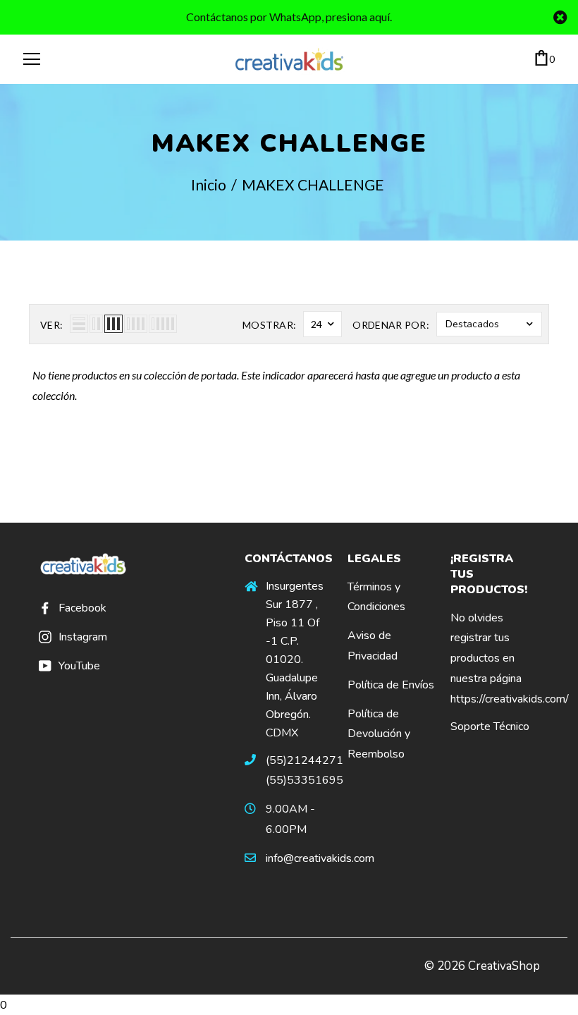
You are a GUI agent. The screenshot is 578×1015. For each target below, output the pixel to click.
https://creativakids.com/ (509, 699)
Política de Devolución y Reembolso (379, 734)
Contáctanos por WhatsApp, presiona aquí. (289, 16)
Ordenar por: (390, 325)
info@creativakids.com (320, 858)
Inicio (208, 184)
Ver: (51, 325)
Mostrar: (269, 325)
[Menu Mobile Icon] (31, 59)
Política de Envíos (391, 685)
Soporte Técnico (489, 726)
